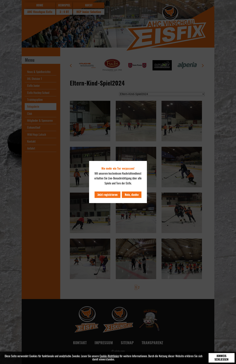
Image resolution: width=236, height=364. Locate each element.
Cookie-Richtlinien (109, 356)
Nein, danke (132, 195)
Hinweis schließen (221, 358)
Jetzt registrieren (107, 195)
